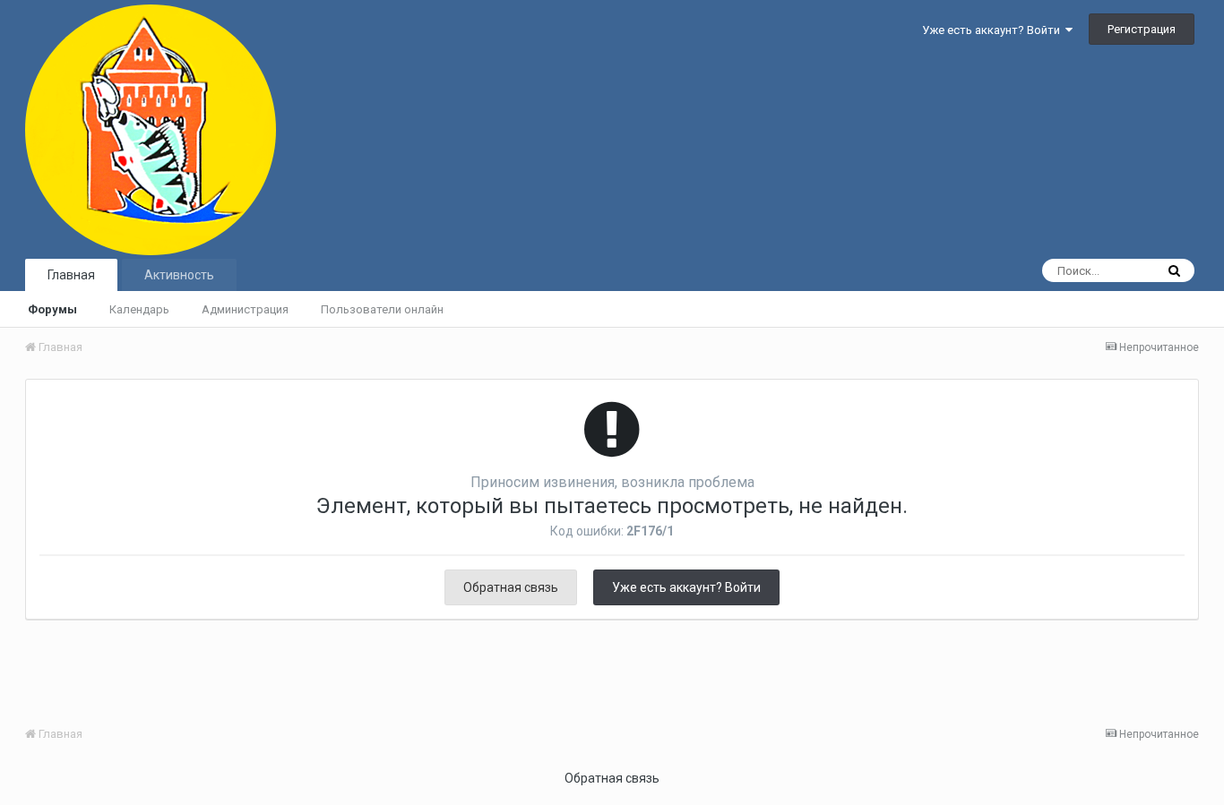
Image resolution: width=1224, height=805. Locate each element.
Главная (71, 275)
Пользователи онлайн (382, 309)
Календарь (139, 309)
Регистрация (1142, 29)
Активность (179, 275)
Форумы (52, 309)
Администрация (245, 309)
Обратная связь (510, 587)
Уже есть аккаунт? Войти (993, 30)
